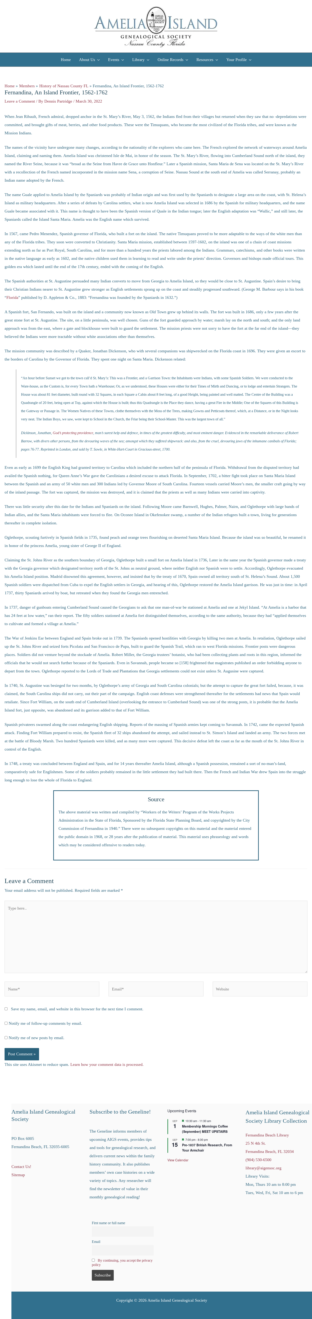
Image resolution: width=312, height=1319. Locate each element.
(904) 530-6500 (258, 1159)
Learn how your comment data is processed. (107, 1064)
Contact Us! (21, 1166)
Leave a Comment (20, 101)
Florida (12, 297)
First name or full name (108, 1223)
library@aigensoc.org (263, 1168)
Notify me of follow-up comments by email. (45, 1023)
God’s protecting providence (73, 433)
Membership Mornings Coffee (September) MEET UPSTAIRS (205, 1129)
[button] (97, 59)
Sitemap (18, 1175)
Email (96, 1242)
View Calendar (177, 1160)
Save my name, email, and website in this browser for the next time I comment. (77, 1009)
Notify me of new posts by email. (36, 1037)
